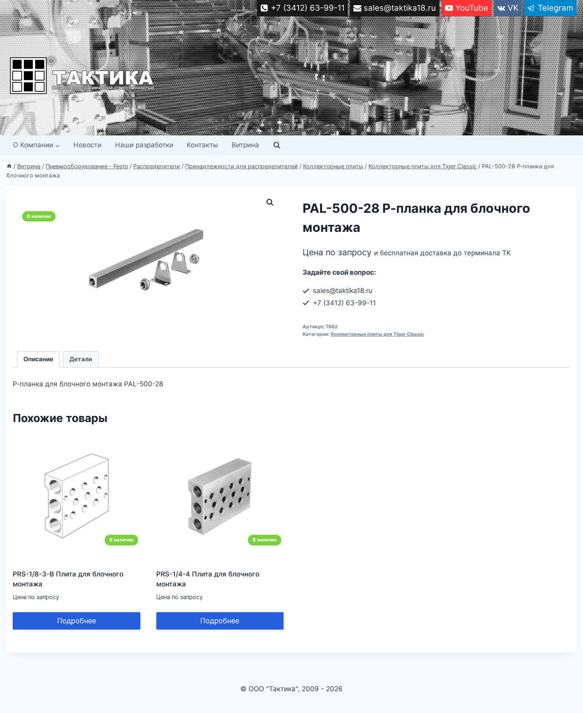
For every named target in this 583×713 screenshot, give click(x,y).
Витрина (245, 145)
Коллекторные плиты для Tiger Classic (377, 334)
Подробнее (76, 621)
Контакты (202, 145)
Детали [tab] (80, 359)
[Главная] (9, 166)
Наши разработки (144, 145)
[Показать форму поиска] (277, 145)
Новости (87, 145)
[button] (270, 202)
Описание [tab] (38, 359)
